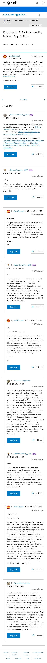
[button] (37, 56)
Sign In (44, 3)
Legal (28, 658)
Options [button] (40, 15)
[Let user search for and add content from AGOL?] (3, 99)
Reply (9, 87)
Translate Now (35, 25)
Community (21, 3)
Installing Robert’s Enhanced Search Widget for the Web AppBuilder (21, 145)
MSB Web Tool (9, 76)
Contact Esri (38, 658)
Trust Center (18, 658)
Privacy (8, 658)
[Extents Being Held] (44, 99)
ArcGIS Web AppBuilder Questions (19, 15)
